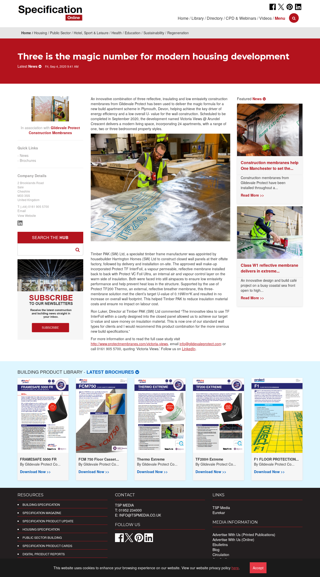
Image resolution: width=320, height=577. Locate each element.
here (235, 567)
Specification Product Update (48, 521)
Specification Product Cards (47, 546)
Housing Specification (41, 529)
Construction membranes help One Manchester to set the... (269, 165)
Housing (40, 32)
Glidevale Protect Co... (42, 464)
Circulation (220, 554)
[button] (280, 18)
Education (132, 32)
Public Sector (60, 32)
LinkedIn (189, 348)
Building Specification (41, 504)
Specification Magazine (41, 513)
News (24, 155)
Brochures (28, 160)
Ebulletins (220, 544)
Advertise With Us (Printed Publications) (243, 534)
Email (22, 210)
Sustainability (154, 32)
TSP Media (221, 507)
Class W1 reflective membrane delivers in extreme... (269, 268)
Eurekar (218, 512)
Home (183, 18)
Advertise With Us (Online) (233, 539)
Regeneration (178, 32)
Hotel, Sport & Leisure (91, 32)
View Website (27, 215)
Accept (258, 567)
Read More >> (252, 195)
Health (117, 32)
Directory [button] (215, 18)
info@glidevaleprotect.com (201, 343)
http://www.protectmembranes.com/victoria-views (129, 343)
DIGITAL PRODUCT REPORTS (43, 554)
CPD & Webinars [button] (241, 18)
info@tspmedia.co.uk (140, 515)
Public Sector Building (42, 537)
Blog (216, 549)
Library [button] (198, 18)
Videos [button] (265, 18)
